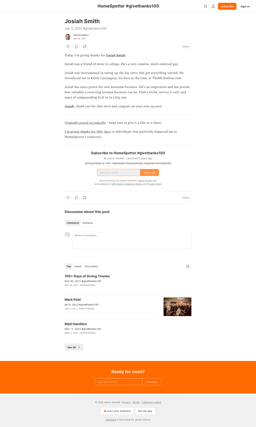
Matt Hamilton (76, 324)
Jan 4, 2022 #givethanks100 (81, 304)
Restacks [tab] (88, 222)
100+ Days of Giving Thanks (87, 276)
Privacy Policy (154, 184)
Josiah (69, 106)
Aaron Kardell (81, 35)
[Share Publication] (213, 6)
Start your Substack (119, 411)
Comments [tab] (73, 222)
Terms (136, 402)
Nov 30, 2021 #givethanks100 (83, 281)
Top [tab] (69, 266)
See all (71, 347)
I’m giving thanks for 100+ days (88, 131)
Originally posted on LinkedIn (85, 122)
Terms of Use (145, 180)
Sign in (245, 6)
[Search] (205, 6)
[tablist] (80, 222)
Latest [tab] (77, 266)
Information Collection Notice (127, 184)
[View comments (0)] (76, 46)
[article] (128, 283)
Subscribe (227, 6)
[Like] (68, 46)
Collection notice (151, 402)
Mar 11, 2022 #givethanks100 (83, 329)
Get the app (145, 411)
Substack (111, 419)
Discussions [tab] (91, 266)
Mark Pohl (73, 300)
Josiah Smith (115, 55)
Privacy (126, 402)
